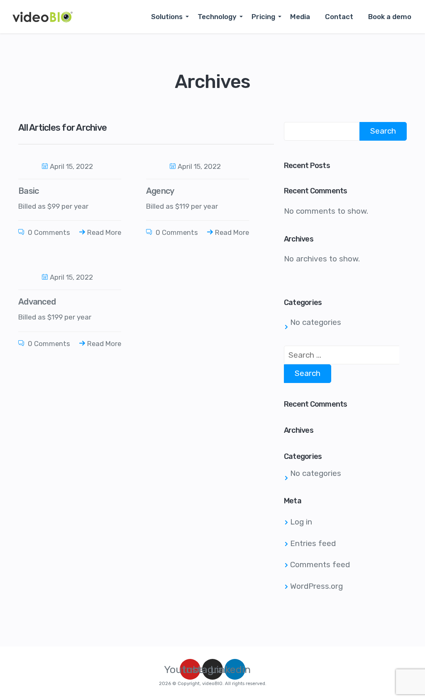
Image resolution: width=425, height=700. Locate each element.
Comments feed (320, 564)
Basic (28, 191)
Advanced (37, 302)
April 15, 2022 (71, 166)
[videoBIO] (42, 16)
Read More (104, 232)
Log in (301, 522)
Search (383, 131)
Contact (339, 16)
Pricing (263, 16)
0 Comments (48, 232)
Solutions (167, 16)
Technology (217, 16)
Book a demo (389, 16)
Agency (160, 191)
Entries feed (313, 543)
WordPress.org (316, 586)
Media (300, 16)
